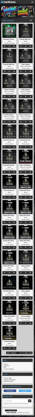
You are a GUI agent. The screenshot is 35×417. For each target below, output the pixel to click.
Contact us (6, 365)
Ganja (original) (25, 266)
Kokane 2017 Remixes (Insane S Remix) (14, 241)
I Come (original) (25, 316)
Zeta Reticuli (28, 318)
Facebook (10, 391)
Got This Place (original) (10, 291)
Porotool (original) (9, 341)
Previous (13, 353)
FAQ (5, 367)
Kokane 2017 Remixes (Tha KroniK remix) (15, 215)
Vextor (9, 41)
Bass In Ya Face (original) (27, 115)
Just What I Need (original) (10, 115)
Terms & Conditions (9, 369)
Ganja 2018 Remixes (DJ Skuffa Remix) (14, 165)
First (8, 353)
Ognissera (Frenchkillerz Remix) (12, 39)
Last (30, 353)
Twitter (25, 391)
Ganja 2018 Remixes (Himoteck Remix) (14, 140)
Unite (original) (25, 64)
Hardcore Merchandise (9, 379)
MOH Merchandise (8, 381)
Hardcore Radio (8, 378)
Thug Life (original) (9, 316)
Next (26, 353)
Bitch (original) (25, 291)
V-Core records (26, 43)
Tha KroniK (28, 167)
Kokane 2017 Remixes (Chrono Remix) (14, 266)
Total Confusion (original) (10, 190)
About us (6, 364)
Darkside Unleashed (9, 43)
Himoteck (28, 66)
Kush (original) (25, 89)
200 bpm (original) (9, 89)
